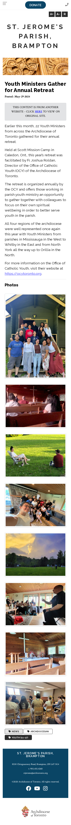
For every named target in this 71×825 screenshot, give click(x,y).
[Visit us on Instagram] (45, 788)
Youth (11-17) (19, 737)
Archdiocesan (39, 731)
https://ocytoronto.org (23, 274)
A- (58, 14)
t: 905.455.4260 (35, 768)
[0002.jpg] (35, 406)
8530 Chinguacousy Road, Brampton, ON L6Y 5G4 (35, 764)
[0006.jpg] (35, 604)
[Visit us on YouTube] (37, 788)
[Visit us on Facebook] (28, 788)
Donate (35, 5)
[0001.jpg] (35, 336)
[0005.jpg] (35, 554)
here (38, 112)
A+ (51, 14)
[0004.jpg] (35, 505)
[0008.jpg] (35, 703)
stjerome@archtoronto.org (35, 773)
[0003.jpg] (35, 455)
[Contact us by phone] (67, 5)
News (15, 731)
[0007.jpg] (35, 653)
